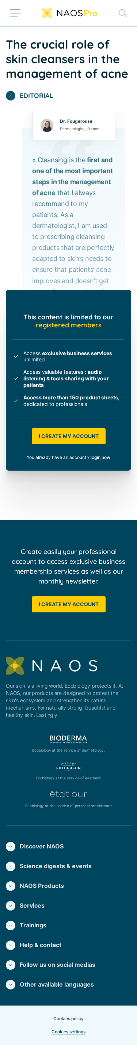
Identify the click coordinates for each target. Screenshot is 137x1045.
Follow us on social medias (57, 964)
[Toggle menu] (15, 13)
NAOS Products (42, 885)
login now (100, 457)
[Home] (69, 13)
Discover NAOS (42, 846)
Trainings (33, 925)
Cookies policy (68, 1018)
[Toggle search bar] (123, 13)
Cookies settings (68, 1031)
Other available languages (57, 984)
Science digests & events (56, 866)
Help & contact (40, 945)
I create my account (69, 436)
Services (32, 905)
